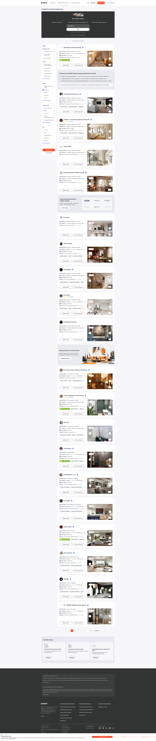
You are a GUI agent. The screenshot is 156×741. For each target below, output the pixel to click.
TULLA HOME (67, 146)
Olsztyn (45, 98)
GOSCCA (66, 422)
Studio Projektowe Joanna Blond (73, 395)
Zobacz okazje (64, 207)
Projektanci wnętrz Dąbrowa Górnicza (65, 680)
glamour (46, 140)
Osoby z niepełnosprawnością (48, 116)
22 (91, 630)
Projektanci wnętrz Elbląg (79, 680)
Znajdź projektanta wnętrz (65, 712)
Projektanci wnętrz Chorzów (100, 678)
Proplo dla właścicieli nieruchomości (67, 707)
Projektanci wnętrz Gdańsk (91, 680)
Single (45, 110)
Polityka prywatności (45, 727)
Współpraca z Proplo (102, 707)
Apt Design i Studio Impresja (72, 47)
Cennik (42, 731)
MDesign (66, 579)
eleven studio (67, 243)
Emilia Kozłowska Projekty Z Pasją (73, 172)
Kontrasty (66, 217)
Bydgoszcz (46, 90)
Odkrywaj (48, 657)
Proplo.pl (43, 707)
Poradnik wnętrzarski (64, 715)
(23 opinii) (71, 397)
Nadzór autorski (47, 58)
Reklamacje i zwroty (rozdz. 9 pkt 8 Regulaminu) (50, 729)
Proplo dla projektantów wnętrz (85, 707)
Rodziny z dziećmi (48, 108)
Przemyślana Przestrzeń (70, 94)
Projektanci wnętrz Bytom (88, 678)
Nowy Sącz (46, 95)
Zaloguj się (92, 2)
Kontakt (42, 716)
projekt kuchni (47, 68)
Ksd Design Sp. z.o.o (69, 474)
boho (45, 132)
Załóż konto (101, 2)
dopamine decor (47, 135)
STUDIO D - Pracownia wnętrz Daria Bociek (76, 119)
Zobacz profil (66, 65)
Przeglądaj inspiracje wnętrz (66, 709)
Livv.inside (66, 295)
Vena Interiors (67, 553)
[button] (90, 58)
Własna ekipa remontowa (47, 55)
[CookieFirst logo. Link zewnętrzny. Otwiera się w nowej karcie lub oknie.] (1, 734)
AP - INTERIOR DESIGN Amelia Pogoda (74, 605)
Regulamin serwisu (44, 726)
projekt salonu (47, 70)
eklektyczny (46, 138)
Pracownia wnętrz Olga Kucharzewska (75, 370)
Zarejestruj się (63, 720)
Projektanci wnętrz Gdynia (102, 680)
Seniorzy (46, 113)
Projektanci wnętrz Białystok (49, 678)
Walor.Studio (67, 527)
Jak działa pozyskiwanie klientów (86, 709)
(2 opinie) (71, 296)
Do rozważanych (79, 65)
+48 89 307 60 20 (89, 728)
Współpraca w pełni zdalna (48, 87)
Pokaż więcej (45, 682)
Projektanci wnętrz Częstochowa (50, 680)
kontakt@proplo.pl (90, 726)
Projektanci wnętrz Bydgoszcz (75, 678)
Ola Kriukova (67, 448)
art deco (46, 130)
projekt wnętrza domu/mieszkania (48, 65)
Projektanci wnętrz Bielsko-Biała (62, 678)
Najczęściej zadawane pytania (85, 712)
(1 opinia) (71, 121)
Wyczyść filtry (49, 153)
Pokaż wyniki (49, 150)
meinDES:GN (67, 269)
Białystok (46, 92)
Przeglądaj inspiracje (65, 358)
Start (78, 29)
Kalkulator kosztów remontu (66, 718)
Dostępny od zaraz (48, 51)
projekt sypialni (47, 76)
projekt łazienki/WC (48, 73)
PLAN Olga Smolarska (70, 322)
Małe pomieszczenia (48, 120)
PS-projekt (66, 501)
